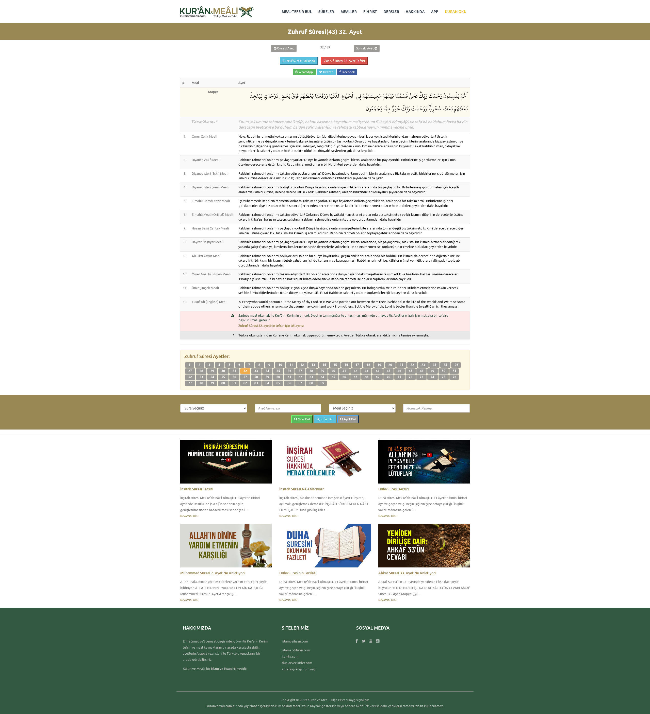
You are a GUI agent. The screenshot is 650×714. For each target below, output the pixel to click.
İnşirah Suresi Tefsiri (196, 489)
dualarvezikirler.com (297, 663)
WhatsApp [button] (306, 72)
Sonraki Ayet (365, 48)
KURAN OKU (456, 12)
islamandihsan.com (296, 650)
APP (434, 12)
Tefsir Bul (326, 419)
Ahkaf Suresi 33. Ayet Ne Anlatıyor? (407, 573)
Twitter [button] (328, 72)
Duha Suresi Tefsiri (393, 489)
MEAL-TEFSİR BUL (297, 12)
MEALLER (349, 12)
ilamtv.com (290, 656)
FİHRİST (370, 12)
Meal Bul (303, 419)
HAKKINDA (415, 12)
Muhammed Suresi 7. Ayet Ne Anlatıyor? (212, 573)
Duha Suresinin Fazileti (297, 573)
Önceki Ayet (285, 48)
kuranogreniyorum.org (298, 669)
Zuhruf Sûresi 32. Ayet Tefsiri (344, 61)
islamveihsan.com (295, 641)
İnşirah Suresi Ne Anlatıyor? (301, 489)
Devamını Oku (189, 515)
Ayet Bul (349, 419)
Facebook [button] (348, 72)
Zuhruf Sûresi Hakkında (299, 61)
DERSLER (391, 12)
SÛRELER (326, 12)
